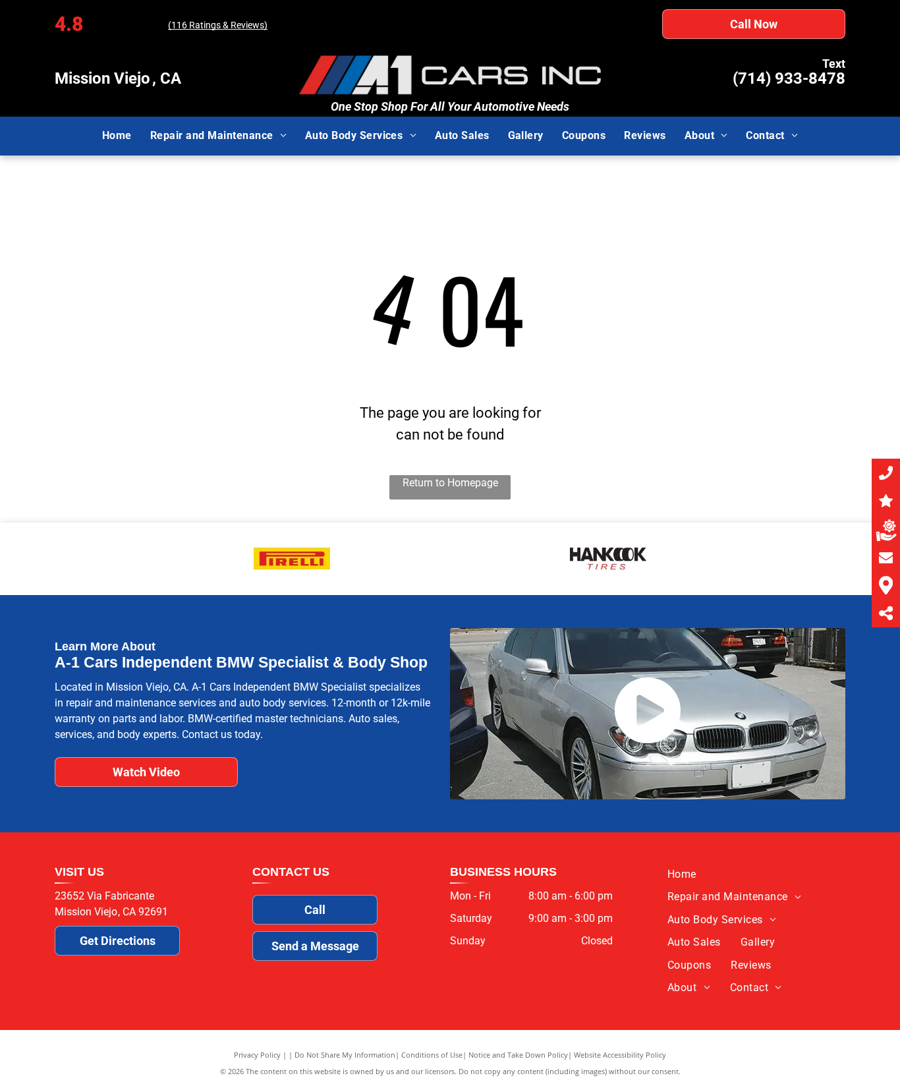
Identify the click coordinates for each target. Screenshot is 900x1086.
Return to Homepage (450, 482)
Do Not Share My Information (345, 1055)
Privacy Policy (257, 1055)
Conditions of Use (432, 1055)
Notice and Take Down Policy (518, 1055)
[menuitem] (117, 135)
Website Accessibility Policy (620, 1055)
